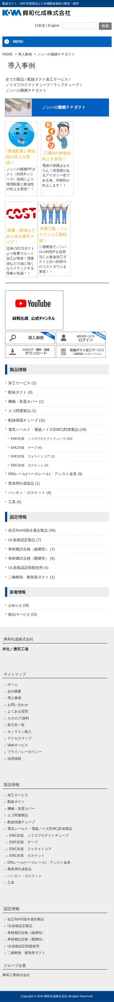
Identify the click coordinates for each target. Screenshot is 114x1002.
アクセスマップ (19, 738)
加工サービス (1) (22, 383)
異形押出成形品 (19, 869)
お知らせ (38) (18, 605)
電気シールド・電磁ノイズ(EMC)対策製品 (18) (47, 430)
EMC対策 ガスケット (27, 856)
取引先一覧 (16, 725)
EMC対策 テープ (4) (26, 448)
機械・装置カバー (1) (26, 402)
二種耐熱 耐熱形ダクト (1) (31, 577)
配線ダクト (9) (20, 392)
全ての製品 (15, 79)
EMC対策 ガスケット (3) (29, 465)
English (53, 25)
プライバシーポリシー (24, 752)
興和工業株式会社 (16, 975)
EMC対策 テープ (23, 842)
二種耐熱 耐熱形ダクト (26, 953)
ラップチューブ (66, 85)
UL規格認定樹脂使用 (23, 946)
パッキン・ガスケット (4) (29, 493)
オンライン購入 (19, 732)
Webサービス (17, 745)
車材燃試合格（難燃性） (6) (31, 558)
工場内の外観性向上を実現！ (56, 156)
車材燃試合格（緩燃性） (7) (31, 549)
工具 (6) (14, 502)
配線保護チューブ (21, 822)
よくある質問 (17, 711)
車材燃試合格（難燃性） (26, 939)
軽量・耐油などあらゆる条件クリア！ (20, 236)
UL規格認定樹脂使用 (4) (28, 568)
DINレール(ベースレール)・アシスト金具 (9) (45, 474)
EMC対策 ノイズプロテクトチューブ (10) (41, 439)
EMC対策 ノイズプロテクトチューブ (39, 835)
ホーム (12, 684)
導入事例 (25, 54)
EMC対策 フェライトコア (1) (33, 456)
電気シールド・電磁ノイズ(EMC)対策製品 (39, 829)
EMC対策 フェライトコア (30, 849)
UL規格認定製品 (19, 926)
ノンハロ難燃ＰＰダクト (26, 90)
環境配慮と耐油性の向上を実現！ (20, 157)
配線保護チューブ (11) (26, 420)
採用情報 (14, 759)
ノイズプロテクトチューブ (28, 85)
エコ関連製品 (17, 815)
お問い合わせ (17, 705)
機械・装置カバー (21, 809)
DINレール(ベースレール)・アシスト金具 (39, 862)
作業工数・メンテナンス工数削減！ (53, 234)
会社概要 (14, 691)
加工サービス (17, 795)
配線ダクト (16, 802)
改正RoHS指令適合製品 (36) (32, 530)
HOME (7, 54)
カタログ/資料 (18, 718)
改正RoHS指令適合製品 (25, 919)
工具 (10, 882)
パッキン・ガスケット (24, 876)
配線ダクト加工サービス (47, 79)
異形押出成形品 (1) (24, 483)
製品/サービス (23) (22, 614)
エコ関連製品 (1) (22, 411)
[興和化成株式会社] (36, 14)
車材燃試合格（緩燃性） (26, 933)
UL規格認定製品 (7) (24, 540)
